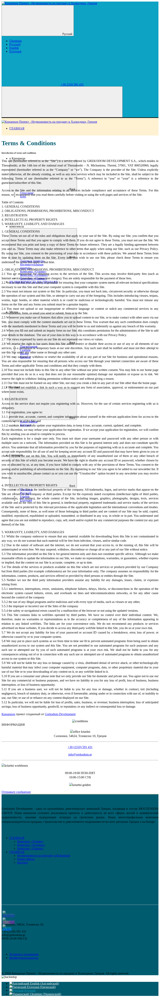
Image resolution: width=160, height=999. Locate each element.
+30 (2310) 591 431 (80, 747)
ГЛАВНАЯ (16, 128)
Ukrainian (15, 40)
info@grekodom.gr (80, 754)
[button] (80, 724)
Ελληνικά (15, 51)
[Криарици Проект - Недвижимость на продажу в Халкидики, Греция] (49, 3)
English (14, 48)
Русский (67, 34)
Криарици (8, 714)
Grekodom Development (60, 714)
